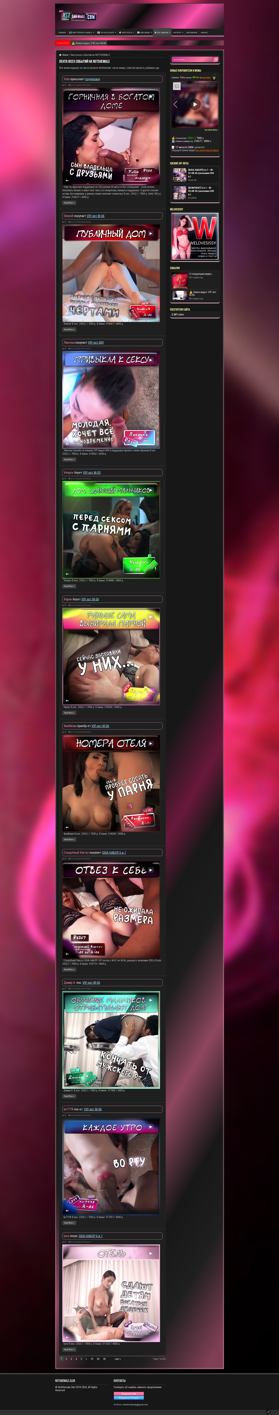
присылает (74, 79)
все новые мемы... (211, 130)
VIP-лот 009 (96, 342)
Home (65, 54)
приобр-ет (78, 726)
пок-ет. (74, 1109)
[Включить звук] (67, 180)
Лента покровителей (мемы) (81, 85)
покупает (75, 216)
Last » (118, 1358)
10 (92, 1358)
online (178, 314)
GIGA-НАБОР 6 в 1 (114, 852)
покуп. (71, 1236)
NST (65, 85)
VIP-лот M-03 (92, 473)
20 (98, 1358)
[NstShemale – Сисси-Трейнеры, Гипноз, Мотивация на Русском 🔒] (79, 16)
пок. (73, 983)
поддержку (92, 79)
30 (104, 1358)
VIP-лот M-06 (95, 216)
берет (73, 473)
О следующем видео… (84, 43)
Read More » (69, 203)
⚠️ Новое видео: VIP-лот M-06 (202, 294)
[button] (214, 104)
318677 (198, 141)
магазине (206, 77)
